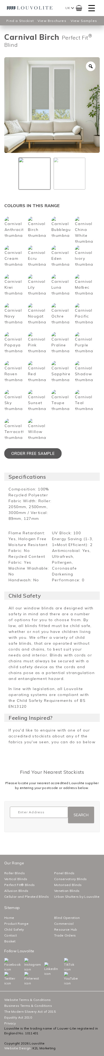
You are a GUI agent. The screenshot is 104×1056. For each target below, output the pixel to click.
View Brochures (52, 21)
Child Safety (14, 929)
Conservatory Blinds (70, 879)
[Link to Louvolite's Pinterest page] (25, 979)
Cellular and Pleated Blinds (26, 897)
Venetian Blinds (67, 891)
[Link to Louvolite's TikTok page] (65, 965)
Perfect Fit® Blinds (19, 885)
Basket (10, 941)
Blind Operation (67, 918)
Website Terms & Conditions (27, 1000)
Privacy (10, 1023)
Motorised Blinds (68, 885)
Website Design (17, 1048)
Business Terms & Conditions (28, 1006)
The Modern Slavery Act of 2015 (30, 1011)
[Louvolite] (30, 8)
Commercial (64, 924)
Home (9, 918)
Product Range (16, 924)
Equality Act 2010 (18, 1017)
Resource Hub (65, 929)
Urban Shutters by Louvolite (76, 897)
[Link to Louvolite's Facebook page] (5, 965)
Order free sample (33, 453)
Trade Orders (65, 935)
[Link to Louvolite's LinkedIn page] (45, 969)
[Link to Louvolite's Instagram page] (25, 965)
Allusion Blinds (16, 891)
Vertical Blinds (15, 879)
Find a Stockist (20, 21)
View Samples (84, 21)
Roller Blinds (14, 873)
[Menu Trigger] (91, 8)
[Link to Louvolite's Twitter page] (5, 979)
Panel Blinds (64, 873)
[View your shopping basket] (78, 8)
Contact (10, 935)
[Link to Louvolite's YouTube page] (65, 979)
